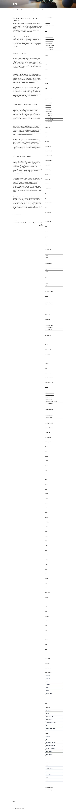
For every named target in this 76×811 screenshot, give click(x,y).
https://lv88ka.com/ (49, 43)
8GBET (46, 503)
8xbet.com (47, 141)
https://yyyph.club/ (49, 121)
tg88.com (48, 684)
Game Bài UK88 (48, 335)
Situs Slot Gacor (48, 785)
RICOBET (47, 517)
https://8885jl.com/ (49, 111)
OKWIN (47, 690)
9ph (45, 573)
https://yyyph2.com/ (49, 119)
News (18, 9)
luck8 (46, 474)
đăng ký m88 (47, 179)
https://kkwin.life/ (49, 693)
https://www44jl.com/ (49, 100)
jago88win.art (47, 319)
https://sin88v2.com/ (49, 301)
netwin (46, 83)
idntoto (46, 639)
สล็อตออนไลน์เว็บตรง (49, 768)
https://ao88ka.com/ (49, 47)
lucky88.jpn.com (48, 372)
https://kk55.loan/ (48, 17)
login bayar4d (47, 658)
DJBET (46, 507)
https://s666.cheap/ (48, 160)
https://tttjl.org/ (48, 105)
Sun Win (46, 296)
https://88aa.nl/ (48, 249)
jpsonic (46, 653)
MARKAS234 (47, 592)
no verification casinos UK (50, 742)
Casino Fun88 (47, 314)
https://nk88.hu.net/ (49, 327)
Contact (43, 9)
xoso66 (46, 484)
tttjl (45, 193)
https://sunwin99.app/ (49, 403)
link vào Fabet (47, 354)
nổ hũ (46, 703)
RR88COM (15, 801)
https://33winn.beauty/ (49, 787)
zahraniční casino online (50, 728)
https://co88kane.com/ (50, 39)
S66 (46, 226)
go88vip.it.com (47, 216)
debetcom (47, 344)
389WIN (46, 521)
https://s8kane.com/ (49, 41)
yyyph (46, 207)
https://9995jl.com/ (49, 115)
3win (47, 780)
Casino (38, 9)
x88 (46, 244)
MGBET (46, 460)
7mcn (47, 725)
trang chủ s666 (48, 165)
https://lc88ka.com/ (49, 49)
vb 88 (46, 358)
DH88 (46, 470)
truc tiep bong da (48, 437)
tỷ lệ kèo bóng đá (48, 212)
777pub (46, 545)
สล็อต (47, 765)
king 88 (46, 55)
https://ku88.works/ (49, 417)
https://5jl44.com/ (49, 113)
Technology (29, 9)
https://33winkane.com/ (50, 45)
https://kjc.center (48, 667)
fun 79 (46, 465)
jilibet (46, 550)
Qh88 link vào (47, 127)
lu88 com (46, 363)
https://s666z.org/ (48, 150)
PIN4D (47, 771)
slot (45, 277)
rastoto (46, 387)
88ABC (46, 446)
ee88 (46, 489)
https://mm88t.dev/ (48, 202)
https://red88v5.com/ (49, 415)
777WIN (46, 498)
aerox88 (46, 597)
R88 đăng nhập (49, 774)
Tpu (15, 4)
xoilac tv (47, 269)
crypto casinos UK (49, 716)
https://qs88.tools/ (49, 329)
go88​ (46, 64)
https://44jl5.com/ (49, 98)
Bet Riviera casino (48, 789)
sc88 (46, 583)
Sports (34, 9)
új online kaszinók (49, 719)
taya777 (46, 531)
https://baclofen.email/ (50, 395)
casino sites (48, 678)
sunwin (46, 456)
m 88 (46, 136)
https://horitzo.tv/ (49, 399)
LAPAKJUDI (47, 432)
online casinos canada (49, 291)
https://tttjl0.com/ (49, 109)
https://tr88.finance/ (49, 325)
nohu (46, 31)
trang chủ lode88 (48, 349)
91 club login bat (48, 441)
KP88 (46, 451)
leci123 (47, 236)
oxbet (46, 368)
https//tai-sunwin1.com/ (49, 382)
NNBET (46, 493)
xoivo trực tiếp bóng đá (49, 427)
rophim (46, 132)
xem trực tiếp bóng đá (49, 409)
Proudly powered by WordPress (18, 808)
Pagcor (46, 536)
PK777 (46, 512)
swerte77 (46, 554)
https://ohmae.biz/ (49, 397)
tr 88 (46, 88)
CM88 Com (48, 23)
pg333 (46, 526)
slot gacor (47, 78)
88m (46, 479)
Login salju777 (47, 663)
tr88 (47, 681)
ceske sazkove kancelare (50, 745)
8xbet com (47, 183)
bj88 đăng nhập (48, 146)
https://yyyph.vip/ (49, 117)
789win (46, 69)
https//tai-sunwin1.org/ (49, 377)
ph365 (46, 559)
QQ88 (47, 777)
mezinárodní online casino (50, 748)
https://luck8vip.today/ (49, 309)
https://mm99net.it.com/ (50, 25)
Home (14, 9)
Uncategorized (17, 214)
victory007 (47, 616)
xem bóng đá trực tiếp (49, 423)
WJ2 (46, 540)
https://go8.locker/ (23, 114)
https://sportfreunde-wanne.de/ (51, 401)
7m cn (47, 739)
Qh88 (46, 92)
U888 (47, 255)
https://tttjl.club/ (48, 107)
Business (22, 9)
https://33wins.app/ (48, 263)
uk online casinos (49, 751)
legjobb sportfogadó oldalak (51, 722)
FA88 (46, 74)
